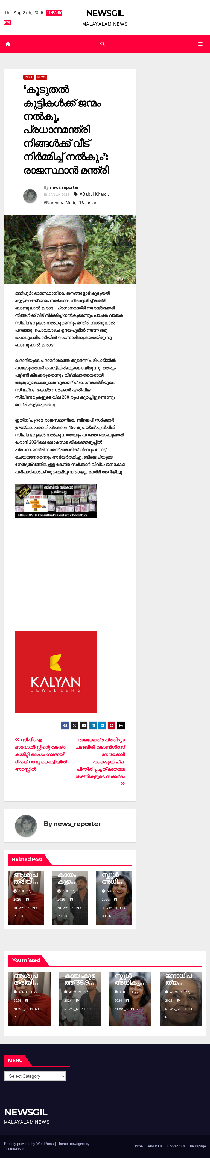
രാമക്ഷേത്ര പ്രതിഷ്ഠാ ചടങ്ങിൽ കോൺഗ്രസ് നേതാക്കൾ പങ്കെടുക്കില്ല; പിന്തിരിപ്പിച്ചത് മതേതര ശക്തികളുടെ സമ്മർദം (100, 758)
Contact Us (176, 1146)
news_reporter (64, 187)
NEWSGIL (104, 13)
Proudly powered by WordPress (29, 1144)
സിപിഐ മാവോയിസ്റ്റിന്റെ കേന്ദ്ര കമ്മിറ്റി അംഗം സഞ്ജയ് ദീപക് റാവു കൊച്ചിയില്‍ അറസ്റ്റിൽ (41, 754)
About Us (155, 1146)
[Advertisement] (70, 571)
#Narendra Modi (59, 202)
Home (138, 1146)
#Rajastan (87, 202)
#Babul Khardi (94, 194)
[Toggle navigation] (200, 44)
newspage (198, 1146)
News (41, 77)
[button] (102, 44)
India (28, 77)
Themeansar (14, 1149)
